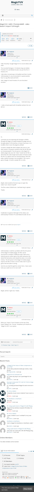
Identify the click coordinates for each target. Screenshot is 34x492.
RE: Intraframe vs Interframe (14, 398)
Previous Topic (6, 345)
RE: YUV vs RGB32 (11, 391)
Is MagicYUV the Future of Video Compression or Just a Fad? (19, 366)
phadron (10, 379)
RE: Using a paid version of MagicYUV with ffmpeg (19, 406)
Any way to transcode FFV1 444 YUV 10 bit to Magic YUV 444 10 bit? (20, 382)
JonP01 (10, 388)
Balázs (11, 35)
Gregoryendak (11, 372)
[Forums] (1, 19)
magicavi (11, 51)
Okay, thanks (28, 489)
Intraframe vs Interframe (13, 421)
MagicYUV (17, 2)
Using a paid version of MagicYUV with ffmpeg (18, 428)
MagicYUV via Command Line (14, 374)
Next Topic (14, 345)
